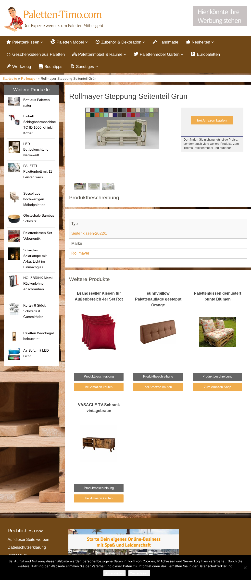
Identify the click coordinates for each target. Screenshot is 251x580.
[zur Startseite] (54, 19)
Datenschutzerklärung (27, 547)
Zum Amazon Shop (217, 387)
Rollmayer (29, 78)
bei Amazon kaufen (212, 120)
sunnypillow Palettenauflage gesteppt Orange (158, 299)
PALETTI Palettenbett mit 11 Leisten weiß (37, 171)
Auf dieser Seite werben (28, 539)
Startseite (9, 78)
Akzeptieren (114, 573)
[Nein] (244, 567)
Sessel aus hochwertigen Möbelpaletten (34, 199)
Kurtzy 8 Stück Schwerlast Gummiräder (34, 311)
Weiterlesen (139, 573)
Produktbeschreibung (99, 376)
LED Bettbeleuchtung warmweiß (36, 149)
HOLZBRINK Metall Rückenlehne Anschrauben (38, 283)
